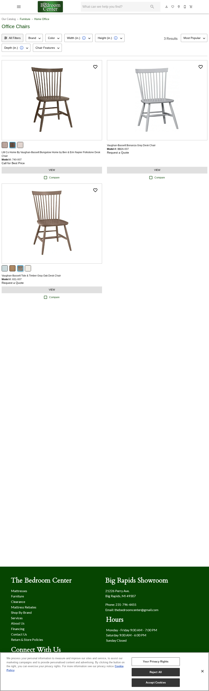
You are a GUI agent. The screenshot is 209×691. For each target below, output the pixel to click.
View (52, 170)
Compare (54, 177)
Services (17, 618)
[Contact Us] (185, 6)
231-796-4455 (126, 604)
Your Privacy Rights (155, 661)
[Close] (202, 671)
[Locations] (179, 6)
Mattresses (19, 591)
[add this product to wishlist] (95, 67)
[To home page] (50, 7)
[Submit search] (152, 6)
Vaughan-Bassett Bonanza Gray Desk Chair (131, 145)
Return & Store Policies (27, 639)
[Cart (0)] (191, 6)
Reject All (156, 672)
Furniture (25, 19)
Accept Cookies (156, 682)
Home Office (41, 19)
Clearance (18, 602)
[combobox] (34, 38)
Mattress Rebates (23, 607)
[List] (173, 6)
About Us (17, 623)
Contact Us (19, 634)
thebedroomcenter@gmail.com (136, 610)
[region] (104, 671)
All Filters (15, 38)
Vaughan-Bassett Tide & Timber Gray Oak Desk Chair (31, 275)
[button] (18, 6)
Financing (17, 629)
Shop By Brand (21, 612)
